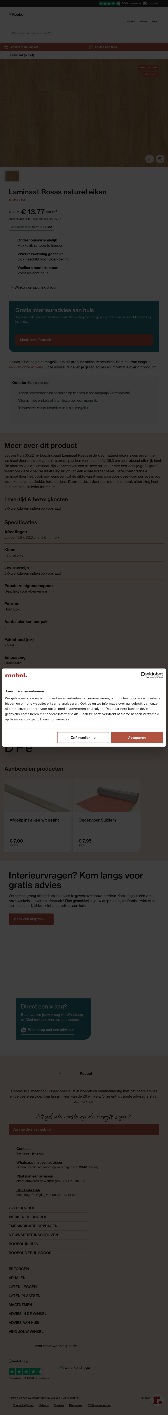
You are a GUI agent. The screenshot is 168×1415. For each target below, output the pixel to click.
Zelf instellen (80, 737)
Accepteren (137, 737)
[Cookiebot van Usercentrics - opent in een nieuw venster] (144, 675)
